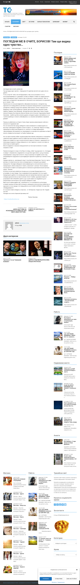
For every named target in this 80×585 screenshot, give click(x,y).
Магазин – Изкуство (19, 505)
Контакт (37, 1)
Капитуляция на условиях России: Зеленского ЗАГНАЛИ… (69, 134)
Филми (65, 21)
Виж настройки (72, 578)
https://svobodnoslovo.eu (11, 199)
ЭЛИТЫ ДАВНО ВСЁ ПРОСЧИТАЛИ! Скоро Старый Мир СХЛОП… (70, 61)
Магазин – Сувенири (19, 528)
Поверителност (61, 582)
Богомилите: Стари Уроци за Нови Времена (70, 443)
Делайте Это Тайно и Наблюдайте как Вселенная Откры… (70, 267)
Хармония (56, 21)
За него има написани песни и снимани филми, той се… (70, 458)
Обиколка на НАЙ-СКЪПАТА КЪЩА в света (69, 370)
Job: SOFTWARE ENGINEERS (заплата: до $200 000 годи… (70, 350)
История (31, 21)
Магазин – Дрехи (18, 553)
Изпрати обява (63, 1)
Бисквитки (54, 582)
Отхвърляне (58, 578)
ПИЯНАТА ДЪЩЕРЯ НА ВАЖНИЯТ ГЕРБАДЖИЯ (70, 184)
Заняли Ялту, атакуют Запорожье (70, 158)
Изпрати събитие (73, 1)
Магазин (16, 26)
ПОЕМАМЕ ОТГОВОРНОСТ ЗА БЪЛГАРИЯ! (69, 97)
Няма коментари (16, 48)
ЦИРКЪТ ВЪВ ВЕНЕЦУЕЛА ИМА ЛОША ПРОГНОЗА (39, 260)
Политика (13, 37)
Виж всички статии (24, 223)
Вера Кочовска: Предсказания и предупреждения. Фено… (69, 290)
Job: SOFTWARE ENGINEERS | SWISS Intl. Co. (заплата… (69, 335)
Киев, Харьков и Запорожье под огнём (69, 148)
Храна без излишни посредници (19, 479)
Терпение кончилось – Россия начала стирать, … (70, 300)
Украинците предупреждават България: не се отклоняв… (69, 171)
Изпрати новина (55, 1)
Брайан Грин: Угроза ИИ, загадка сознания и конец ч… (70, 254)
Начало (7, 21)
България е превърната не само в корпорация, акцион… (70, 320)
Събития (7, 26)
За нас (41, 1)
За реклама (47, 1)
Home (4, 31)
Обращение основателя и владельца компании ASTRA (44, 526)
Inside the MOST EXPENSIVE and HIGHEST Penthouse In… (70, 387)
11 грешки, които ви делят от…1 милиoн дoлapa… (45, 540)
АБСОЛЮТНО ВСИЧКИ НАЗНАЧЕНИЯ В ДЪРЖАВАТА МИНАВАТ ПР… (68, 237)
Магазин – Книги (18, 517)
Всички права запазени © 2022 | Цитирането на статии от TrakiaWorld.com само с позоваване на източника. (29, 582)
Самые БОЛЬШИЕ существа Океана (69, 73)
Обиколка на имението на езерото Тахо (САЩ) (70, 420)
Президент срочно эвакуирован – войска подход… (69, 110)
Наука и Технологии (43, 21)
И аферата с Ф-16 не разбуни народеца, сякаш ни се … (70, 221)
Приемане (46, 578)
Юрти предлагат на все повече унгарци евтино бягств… (70, 404)
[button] (77, 570)
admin (8, 48)
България (16, 21)
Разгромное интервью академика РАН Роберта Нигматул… (70, 198)
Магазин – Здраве (19, 542)
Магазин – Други (18, 494)
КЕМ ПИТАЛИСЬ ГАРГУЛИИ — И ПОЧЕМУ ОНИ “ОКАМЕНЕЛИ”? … (69, 123)
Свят (23, 21)
